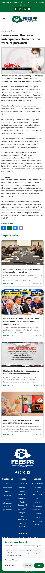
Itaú (37, 498)
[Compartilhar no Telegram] (15, 228)
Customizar (9, 565)
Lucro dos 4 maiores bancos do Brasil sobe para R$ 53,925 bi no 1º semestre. (21, 421)
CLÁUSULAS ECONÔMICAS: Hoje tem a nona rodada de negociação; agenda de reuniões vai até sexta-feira (21, 321)
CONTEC (37, 517)
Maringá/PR (22, 512)
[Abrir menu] (3, 19)
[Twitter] (25, 9)
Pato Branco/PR (22, 518)
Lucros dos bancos (37, 522)
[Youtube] (29, 9)
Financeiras (37, 505)
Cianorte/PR (22, 487)
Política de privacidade (7, 508)
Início (7, 483)
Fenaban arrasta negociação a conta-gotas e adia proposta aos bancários (22, 270)
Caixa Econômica (37, 493)
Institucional (7, 487)
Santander (37, 502)
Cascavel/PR (22, 483)
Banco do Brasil (38, 483)
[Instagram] (20, 9)
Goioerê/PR (22, 508)
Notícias (7, 495)
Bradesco (37, 487)
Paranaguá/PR (22, 498)
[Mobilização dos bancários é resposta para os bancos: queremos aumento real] (23, 354)
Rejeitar (28, 565)
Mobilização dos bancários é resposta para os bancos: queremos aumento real (22, 372)
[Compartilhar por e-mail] (21, 228)
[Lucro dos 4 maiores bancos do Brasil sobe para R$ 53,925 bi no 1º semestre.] (23, 403)
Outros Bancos (37, 509)
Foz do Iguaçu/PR (22, 493)
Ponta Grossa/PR (22, 503)
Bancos (7, 491)
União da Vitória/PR (22, 525)
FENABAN (37, 513)
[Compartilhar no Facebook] (3, 228)
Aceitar (39, 565)
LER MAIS (7, 283)
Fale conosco (7, 503)
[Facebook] (16, 9)
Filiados (7, 499)
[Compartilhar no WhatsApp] (9, 228)
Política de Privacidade (12, 560)
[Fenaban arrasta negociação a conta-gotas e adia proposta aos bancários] (23, 252)
